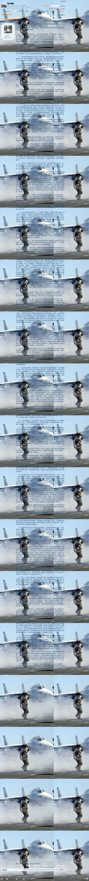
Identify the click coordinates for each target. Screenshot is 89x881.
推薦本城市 (15, 7)
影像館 (33, 11)
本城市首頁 (6, 11)
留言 (5, 38)
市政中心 (61, 11)
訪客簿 (53, 11)
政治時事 (13, 8)
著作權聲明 (26, 877)
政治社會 (9, 8)
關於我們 (10, 877)
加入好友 (10, 38)
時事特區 (9, 14)
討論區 (14, 11)
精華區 (20, 11)
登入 (77, 879)
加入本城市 (9, 7)
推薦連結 (40, 11)
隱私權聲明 (32, 877)
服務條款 (21, 877)
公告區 (46, 11)
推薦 (63, 21)
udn (2, 8)
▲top (65, 874)
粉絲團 (4, 879)
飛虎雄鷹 (10, 3)
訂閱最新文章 (28, 7)
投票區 (26, 11)
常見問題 (15, 877)
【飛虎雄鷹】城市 (20, 8)
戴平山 (8, 34)
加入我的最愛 (21, 7)
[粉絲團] (1, 879)
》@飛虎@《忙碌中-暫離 (15, 5)
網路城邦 (64, 1)
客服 (37, 877)
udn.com (64, 877)
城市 (5, 8)
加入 (80, 879)
